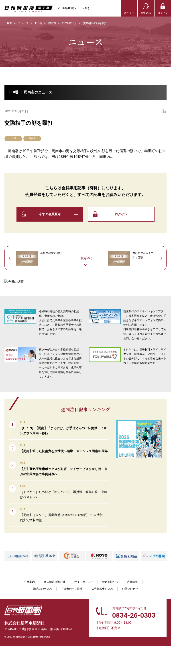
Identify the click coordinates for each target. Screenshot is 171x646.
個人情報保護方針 (54, 581)
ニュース (23, 23)
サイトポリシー (83, 581)
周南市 (52, 23)
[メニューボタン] (129, 8)
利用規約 (132, 581)
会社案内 (29, 581)
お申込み (145, 13)
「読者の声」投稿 (71, 588)
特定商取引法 (110, 581)
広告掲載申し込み (102, 588)
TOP (9, 23)
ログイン (162, 13)
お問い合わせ (130, 588)
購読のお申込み (42, 588)
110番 (38, 23)
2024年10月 (69, 23)
